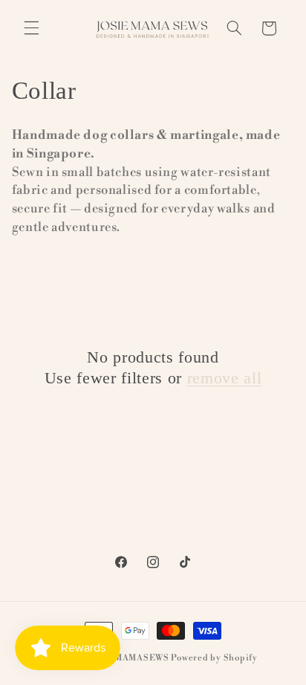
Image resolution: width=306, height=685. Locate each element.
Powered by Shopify (214, 657)
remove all (224, 378)
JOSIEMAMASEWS (128, 657)
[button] (31, 28)
